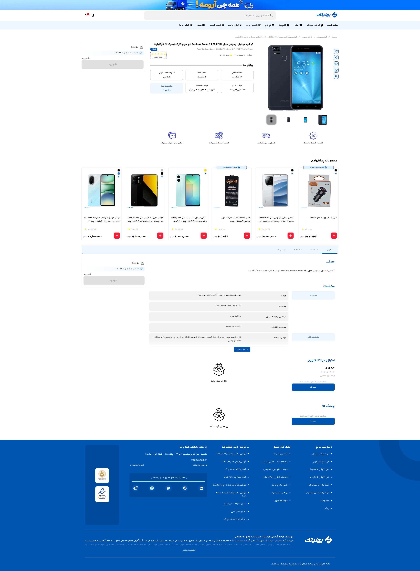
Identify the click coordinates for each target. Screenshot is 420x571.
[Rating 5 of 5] (152, 54)
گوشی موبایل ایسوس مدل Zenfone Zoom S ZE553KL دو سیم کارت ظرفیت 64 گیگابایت (266, 37)
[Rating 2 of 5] (161, 54)
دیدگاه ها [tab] (298, 249)
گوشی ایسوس (307, 37)
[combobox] (210, 15)
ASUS (154, 49)
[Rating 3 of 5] (158, 54)
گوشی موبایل (322, 37)
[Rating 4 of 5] (155, 54)
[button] (315, 25)
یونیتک (334, 37)
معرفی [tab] (330, 249)
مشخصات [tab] (314, 249)
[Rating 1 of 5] (164, 54)
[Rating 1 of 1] (231, 55)
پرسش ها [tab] (281, 249)
